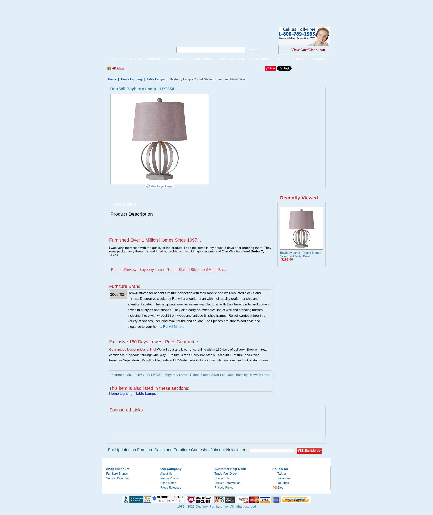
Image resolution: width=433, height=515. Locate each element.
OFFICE (280, 58)
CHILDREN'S (176, 58)
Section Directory (117, 478)
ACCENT (111, 58)
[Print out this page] (160, 69)
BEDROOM (154, 58)
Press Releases (170, 487)
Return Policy (169, 478)
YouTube (283, 483)
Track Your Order (225, 473)
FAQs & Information (227, 483)
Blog (280, 487)
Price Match (168, 483)
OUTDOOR (298, 58)
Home (112, 79)
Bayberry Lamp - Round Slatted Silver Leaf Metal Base (300, 254)
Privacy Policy (223, 487)
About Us (166, 473)
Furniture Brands (117, 473)
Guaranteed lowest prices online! (132, 349)
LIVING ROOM (260, 58)
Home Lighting (131, 79)
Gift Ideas (117, 68)
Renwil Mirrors (173, 326)
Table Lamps (156, 79)
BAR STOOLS (132, 58)
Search (254, 50)
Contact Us (221, 478)
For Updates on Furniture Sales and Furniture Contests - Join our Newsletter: (177, 450)
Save (272, 68)
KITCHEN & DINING (232, 58)
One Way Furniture (135, 40)
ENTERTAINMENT (202, 58)
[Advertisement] (82, 10)
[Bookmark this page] (137, 69)
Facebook (283, 478)
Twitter (281, 473)
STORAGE (318, 58)
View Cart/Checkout (308, 50)
